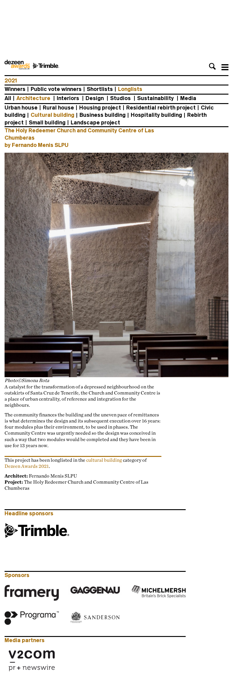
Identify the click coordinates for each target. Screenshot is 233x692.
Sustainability (155, 98)
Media (188, 98)
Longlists (130, 89)
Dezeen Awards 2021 (27, 466)
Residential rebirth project (161, 107)
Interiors (68, 98)
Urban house (21, 107)
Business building (102, 115)
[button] (212, 66)
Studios (120, 98)
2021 (11, 80)
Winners (15, 89)
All (8, 98)
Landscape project (95, 122)
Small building (47, 122)
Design (95, 98)
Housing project (100, 107)
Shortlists (100, 89)
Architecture (33, 98)
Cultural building (52, 115)
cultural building (104, 460)
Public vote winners (56, 89)
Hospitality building (156, 115)
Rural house (58, 107)
